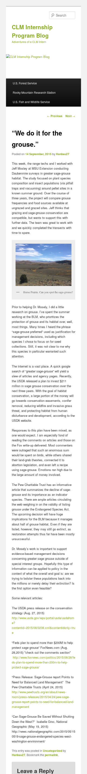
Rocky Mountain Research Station (34, 92)
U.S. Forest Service (25, 83)
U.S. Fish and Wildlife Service (31, 102)
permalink (51, 755)
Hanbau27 (62, 154)
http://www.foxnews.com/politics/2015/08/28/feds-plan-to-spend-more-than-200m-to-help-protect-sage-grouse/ (43, 662)
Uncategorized (52, 751)
